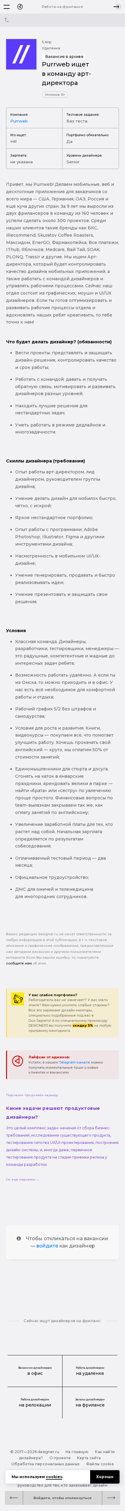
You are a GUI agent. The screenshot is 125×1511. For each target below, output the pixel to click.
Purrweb (19, 121)
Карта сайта (89, 1458)
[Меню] (6, 6)
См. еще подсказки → (22, 1179)
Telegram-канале (74, 1062)
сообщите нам (19, 963)
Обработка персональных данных (45, 1464)
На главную (77, 1451)
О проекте (60, 1458)
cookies (54, 1476)
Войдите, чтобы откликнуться (62, 1498)
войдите (47, 1246)
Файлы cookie (100, 1464)
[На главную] (20, 6)
